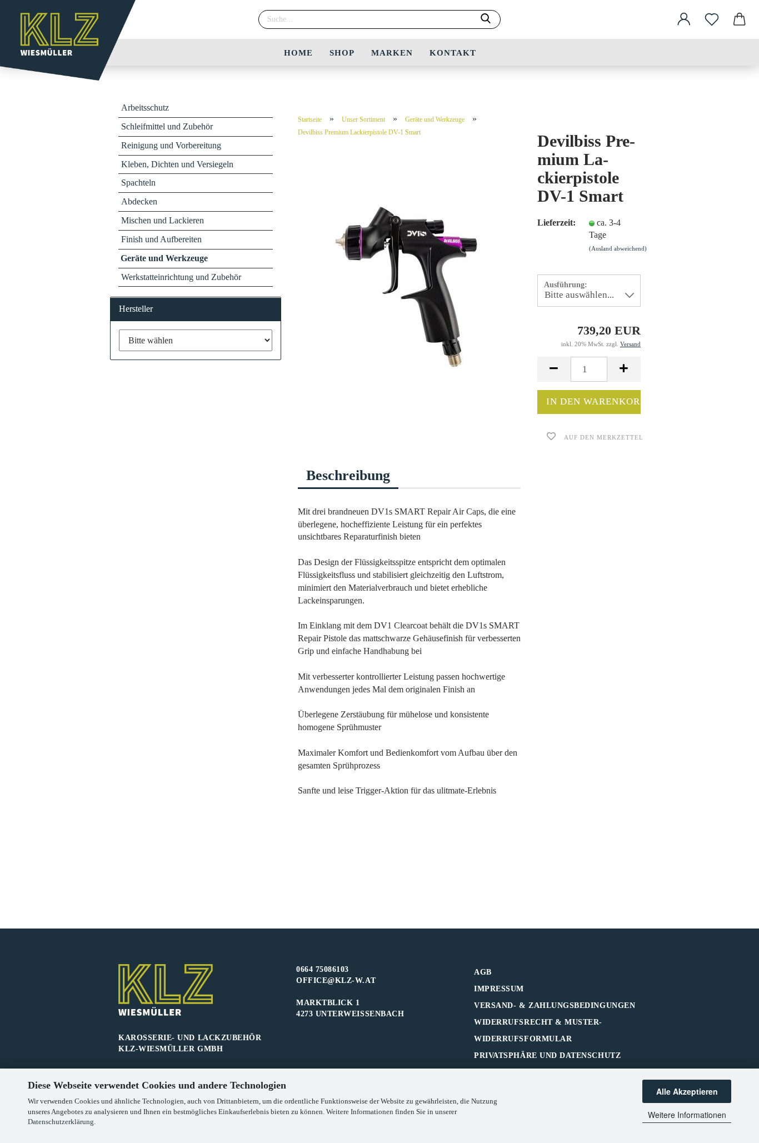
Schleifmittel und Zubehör (167, 126)
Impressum (499, 989)
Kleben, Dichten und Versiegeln (177, 164)
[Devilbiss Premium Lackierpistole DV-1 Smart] (409, 284)
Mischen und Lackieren (162, 220)
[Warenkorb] (739, 19)
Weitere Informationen (687, 1114)
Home (298, 52)
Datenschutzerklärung (61, 1121)
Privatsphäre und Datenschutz (547, 1055)
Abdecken (139, 201)
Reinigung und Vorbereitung (171, 145)
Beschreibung (348, 475)
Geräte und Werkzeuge (164, 258)
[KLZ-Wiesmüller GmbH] (72, 44)
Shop (341, 52)
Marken (392, 52)
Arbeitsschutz (145, 107)
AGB (483, 972)
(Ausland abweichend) (618, 248)
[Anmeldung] (684, 19)
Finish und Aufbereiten (161, 239)
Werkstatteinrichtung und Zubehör (181, 277)
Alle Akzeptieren (687, 1091)
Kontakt (453, 52)
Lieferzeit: (554, 222)
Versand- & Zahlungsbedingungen (554, 1005)
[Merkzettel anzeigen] (712, 19)
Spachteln (138, 182)
